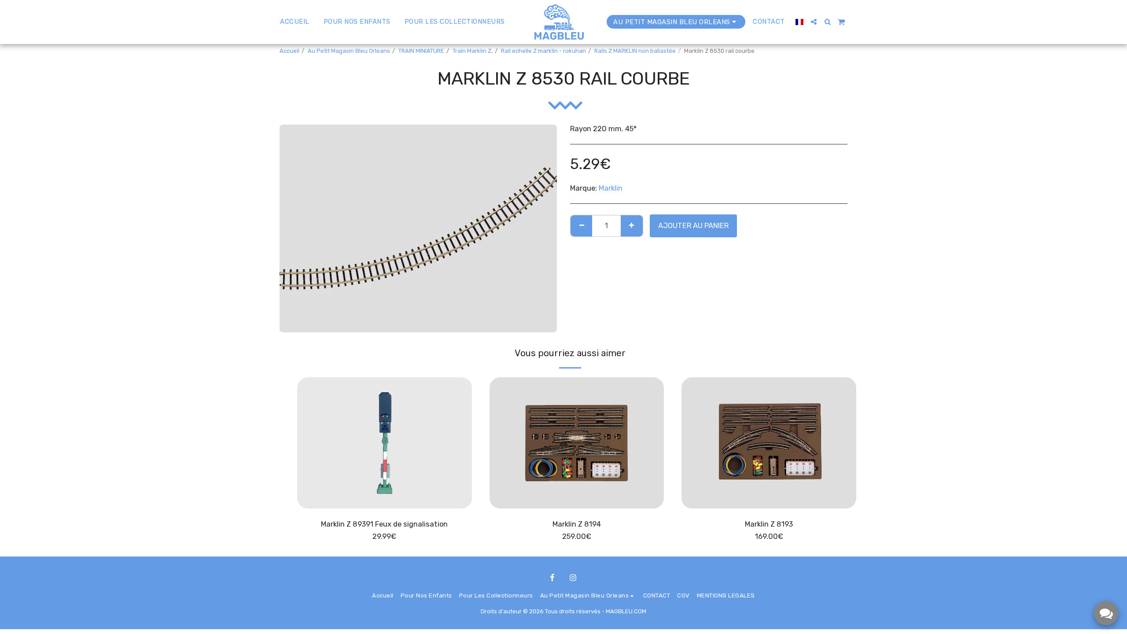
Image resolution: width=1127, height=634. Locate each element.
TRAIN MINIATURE (421, 51)
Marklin (610, 188)
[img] (384, 442)
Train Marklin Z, (473, 51)
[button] (813, 21)
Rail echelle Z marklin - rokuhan (543, 51)
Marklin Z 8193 (769, 524)
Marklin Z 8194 (576, 524)
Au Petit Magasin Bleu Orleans (349, 51)
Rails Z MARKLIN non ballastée (635, 51)
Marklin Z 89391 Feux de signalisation (384, 524)
